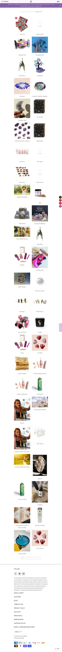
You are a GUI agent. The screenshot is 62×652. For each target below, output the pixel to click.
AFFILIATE (17, 612)
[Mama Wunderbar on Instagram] (24, 573)
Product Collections (30, 11)
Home (21, 11)
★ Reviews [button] (60, 327)
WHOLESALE (18, 615)
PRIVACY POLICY (19, 608)
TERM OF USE (18, 604)
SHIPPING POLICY (20, 623)
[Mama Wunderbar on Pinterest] (20, 573)
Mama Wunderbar (22, 636)
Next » (38, 558)
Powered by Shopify (19, 638)
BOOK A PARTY (19, 593)
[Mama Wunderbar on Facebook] (16, 573)
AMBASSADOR (18, 619)
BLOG (16, 600)
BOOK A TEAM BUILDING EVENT (24, 627)
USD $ (17, 632)
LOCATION (17, 597)
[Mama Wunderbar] (31, 1)
